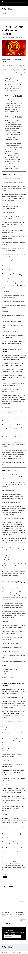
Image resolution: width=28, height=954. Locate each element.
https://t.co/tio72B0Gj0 (11, 153)
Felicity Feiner (7, 9)
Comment (21, 901)
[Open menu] (3, 19)
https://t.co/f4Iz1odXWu (11, 90)
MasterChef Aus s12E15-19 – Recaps (12, 30)
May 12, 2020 (18, 96)
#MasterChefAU (9, 81)
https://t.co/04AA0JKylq (11, 111)
